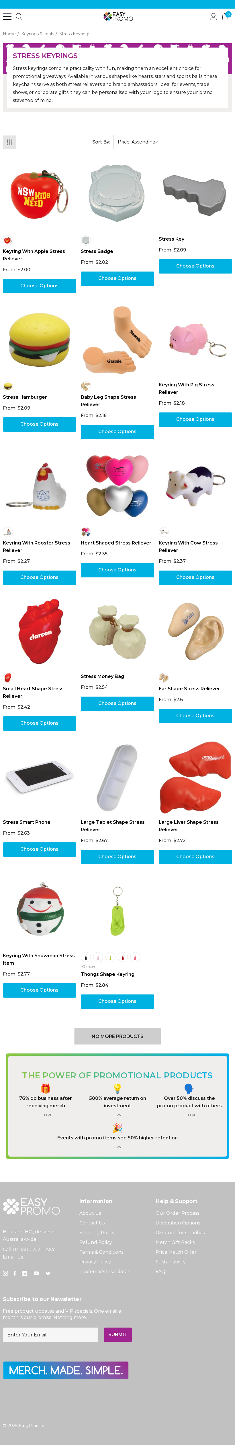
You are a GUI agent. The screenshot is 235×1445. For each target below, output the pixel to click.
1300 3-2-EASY (37, 1249)
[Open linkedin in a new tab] (25, 1273)
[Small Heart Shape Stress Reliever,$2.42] (39, 632)
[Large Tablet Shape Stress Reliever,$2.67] (117, 777)
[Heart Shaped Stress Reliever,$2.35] (117, 486)
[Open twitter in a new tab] (49, 1273)
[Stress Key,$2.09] (195, 194)
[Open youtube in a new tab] (38, 1273)
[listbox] (137, 142)
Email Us (13, 1257)
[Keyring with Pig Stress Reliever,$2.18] (195, 340)
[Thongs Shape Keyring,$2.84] (117, 911)
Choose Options (39, 285)
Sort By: (101, 142)
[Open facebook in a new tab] (14, 1273)
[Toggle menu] (7, 16)
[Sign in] (213, 16)
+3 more (88, 966)
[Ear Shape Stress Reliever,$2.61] (195, 632)
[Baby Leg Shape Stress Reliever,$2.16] (117, 340)
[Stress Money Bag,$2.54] (117, 632)
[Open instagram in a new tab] (6, 1273)
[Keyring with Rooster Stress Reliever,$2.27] (39, 486)
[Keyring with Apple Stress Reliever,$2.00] (39, 194)
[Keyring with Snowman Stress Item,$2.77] (39, 911)
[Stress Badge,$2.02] (117, 194)
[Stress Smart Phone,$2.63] (39, 777)
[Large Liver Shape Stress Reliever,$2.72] (195, 777)
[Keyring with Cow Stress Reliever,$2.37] (195, 486)
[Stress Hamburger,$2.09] (39, 340)
